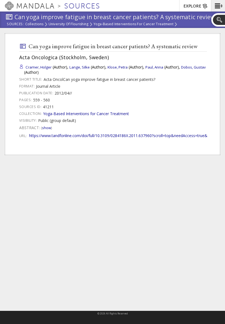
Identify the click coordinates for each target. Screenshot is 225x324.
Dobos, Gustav (193, 67)
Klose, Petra (118, 67)
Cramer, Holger (39, 67)
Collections (34, 24)
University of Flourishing (69, 24)
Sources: (15, 24)
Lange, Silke (79, 67)
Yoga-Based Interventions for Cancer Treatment (133, 24)
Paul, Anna (154, 67)
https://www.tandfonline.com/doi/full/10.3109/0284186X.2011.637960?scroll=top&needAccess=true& (118, 135)
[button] (218, 6)
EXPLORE (192, 6)
